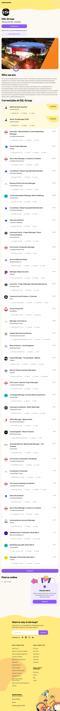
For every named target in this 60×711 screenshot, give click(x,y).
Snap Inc (12, 559)
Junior (35, 680)
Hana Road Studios (15, 348)
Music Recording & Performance (17, 679)
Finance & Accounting (18, 670)
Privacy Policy (16, 699)
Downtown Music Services (17, 335)
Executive (36, 672)
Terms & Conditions (17, 696)
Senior (35, 675)
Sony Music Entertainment (17, 422)
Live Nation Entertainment (17, 136)
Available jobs (14, 26)
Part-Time (36, 651)
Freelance (36, 659)
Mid (34, 678)
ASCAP (12, 522)
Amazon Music (14, 198)
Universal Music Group (16, 185)
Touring (14, 685)
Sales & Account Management (20, 683)
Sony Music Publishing (16, 173)
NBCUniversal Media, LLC (17, 535)
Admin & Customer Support (19, 651)
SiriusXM (12, 372)
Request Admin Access (14, 34)
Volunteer (36, 662)
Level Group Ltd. (14, 109)
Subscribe (45, 601)
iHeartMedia (13, 311)
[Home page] (6, 2)
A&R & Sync (15, 648)
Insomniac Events (14, 237)
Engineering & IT (16, 665)
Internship (36, 657)
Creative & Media (17, 657)
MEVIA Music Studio (15, 434)
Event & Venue (16, 668)
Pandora (12, 274)
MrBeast (12, 149)
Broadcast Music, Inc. (16, 262)
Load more (30, 571)
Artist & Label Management (19, 654)
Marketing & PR (16, 676)
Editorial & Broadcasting (19, 659)
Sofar (11, 299)
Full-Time (35, 648)
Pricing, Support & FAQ (18, 705)
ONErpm (12, 360)
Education (15, 662)
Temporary (36, 654)
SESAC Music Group (15, 409)
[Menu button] (57, 2)
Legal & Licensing (17, 673)
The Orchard (13, 449)
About (14, 702)
